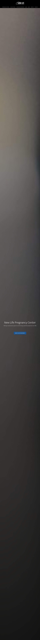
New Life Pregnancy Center (20, 3)
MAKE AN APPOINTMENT (20, 333)
